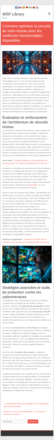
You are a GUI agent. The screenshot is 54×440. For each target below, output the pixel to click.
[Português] (34, 7)
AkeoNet (33, 185)
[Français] (16, 7)
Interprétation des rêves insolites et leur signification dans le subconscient (26, 404)
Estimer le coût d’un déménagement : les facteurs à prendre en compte (25, 412)
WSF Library (13, 14)
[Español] (23, 7)
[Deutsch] (27, 7)
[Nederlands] (37, 7)
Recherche (33, 422)
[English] (20, 7)
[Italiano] (30, 7)
